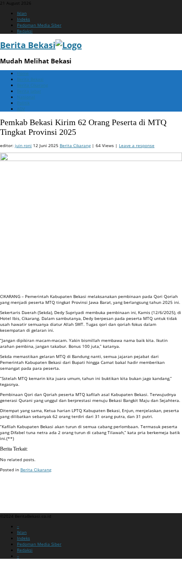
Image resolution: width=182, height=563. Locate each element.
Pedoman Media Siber (39, 25)
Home (23, 73)
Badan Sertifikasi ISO (21, 486)
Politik (23, 103)
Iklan (22, 13)
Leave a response (136, 145)
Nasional (26, 97)
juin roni (23, 145)
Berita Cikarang (32, 85)
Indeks (23, 19)
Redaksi (25, 31)
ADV (21, 109)
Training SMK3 (14, 496)
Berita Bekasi (30, 79)
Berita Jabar (29, 91)
